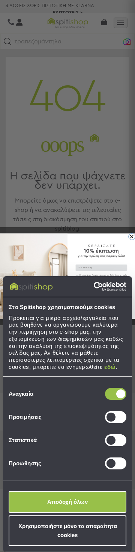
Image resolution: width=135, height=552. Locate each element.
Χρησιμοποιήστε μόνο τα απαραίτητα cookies (67, 530)
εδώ (110, 367)
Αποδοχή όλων (67, 502)
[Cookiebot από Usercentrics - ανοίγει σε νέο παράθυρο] (95, 287)
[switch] (115, 417)
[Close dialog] (132, 236)
